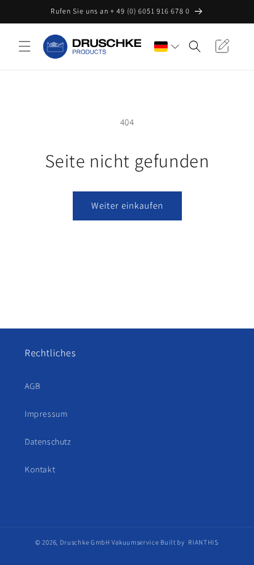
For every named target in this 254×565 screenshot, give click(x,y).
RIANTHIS (203, 542)
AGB (33, 385)
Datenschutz (48, 441)
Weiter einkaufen (127, 205)
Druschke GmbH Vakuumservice (109, 542)
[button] (24, 46)
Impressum (46, 413)
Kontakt (40, 469)
